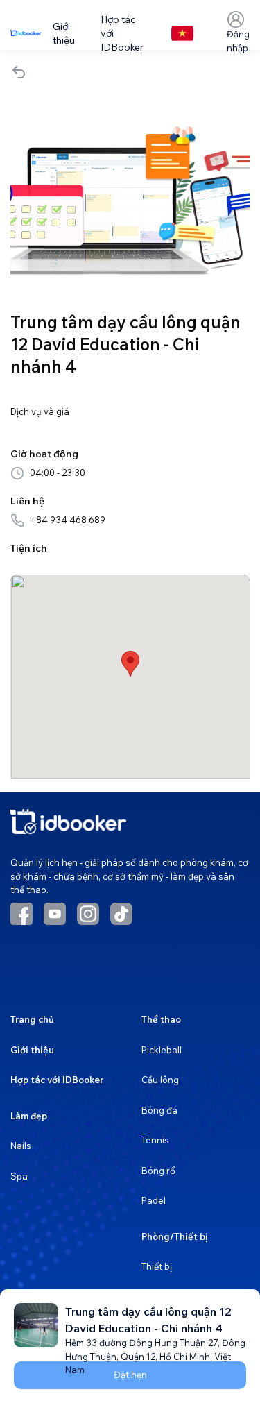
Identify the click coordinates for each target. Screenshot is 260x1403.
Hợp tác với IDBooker (56, 1079)
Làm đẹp (28, 1115)
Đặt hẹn (130, 1374)
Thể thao (161, 1019)
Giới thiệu (32, 1049)
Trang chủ (32, 1019)
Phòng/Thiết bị (174, 1236)
